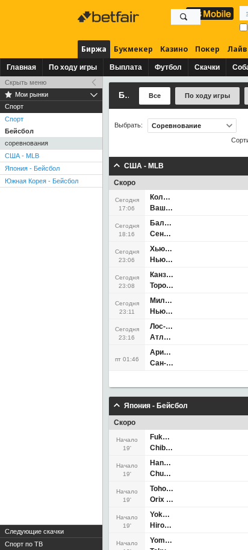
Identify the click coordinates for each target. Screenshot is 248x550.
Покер (207, 49)
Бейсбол (19, 131)
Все (155, 95)
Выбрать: (128, 125)
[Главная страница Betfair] (109, 16)
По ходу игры (73, 67)
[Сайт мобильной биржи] (210, 13)
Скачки (207, 67)
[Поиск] (184, 17)
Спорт (14, 119)
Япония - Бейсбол (32, 168)
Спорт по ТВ (24, 544)
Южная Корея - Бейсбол (41, 181)
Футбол (168, 67)
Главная (21, 67)
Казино (174, 49)
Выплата (126, 67)
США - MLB (22, 155)
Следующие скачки (34, 531)
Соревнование (176, 125)
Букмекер (133, 49)
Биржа (94, 49)
